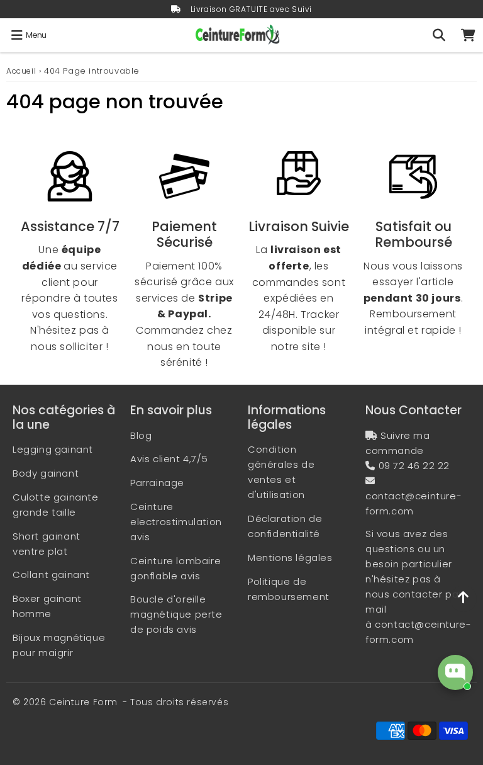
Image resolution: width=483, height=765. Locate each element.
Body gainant (46, 473)
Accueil (21, 70)
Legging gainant (53, 449)
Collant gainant (51, 574)
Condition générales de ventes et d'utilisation (281, 472)
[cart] (468, 35)
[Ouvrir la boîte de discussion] (455, 672)
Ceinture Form (83, 702)
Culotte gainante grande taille (56, 504)
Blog (141, 435)
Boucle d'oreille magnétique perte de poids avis (176, 614)
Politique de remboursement (289, 589)
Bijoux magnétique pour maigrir (59, 645)
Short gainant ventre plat (46, 544)
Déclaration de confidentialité (285, 526)
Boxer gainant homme (47, 606)
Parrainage (157, 482)
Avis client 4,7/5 (169, 458)
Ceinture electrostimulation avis (176, 521)
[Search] (439, 35)
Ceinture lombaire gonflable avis (175, 568)
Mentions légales (290, 557)
